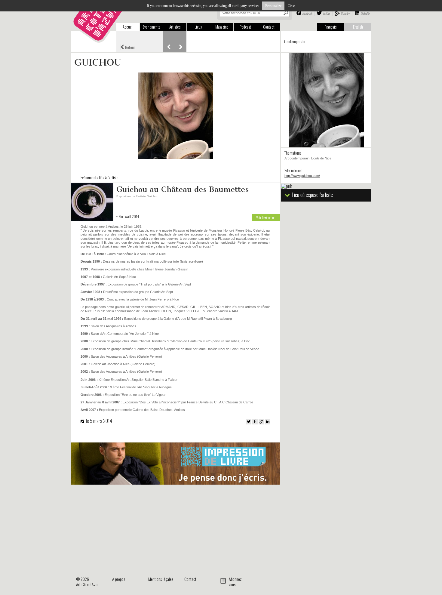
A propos (118, 579)
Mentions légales (160, 579)
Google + (345, 13)
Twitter (326, 13)
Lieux (198, 27)
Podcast (245, 27)
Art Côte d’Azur (87, 584)
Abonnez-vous (236, 581)
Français (330, 27)
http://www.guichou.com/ (302, 175)
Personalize (273, 6)
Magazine (222, 27)
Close (291, 6)
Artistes (174, 27)
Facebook (307, 13)
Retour (127, 47)
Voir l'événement (266, 217)
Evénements (151, 27)
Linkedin (365, 13)
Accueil (128, 27)
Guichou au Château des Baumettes (182, 189)
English (358, 27)
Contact (269, 27)
